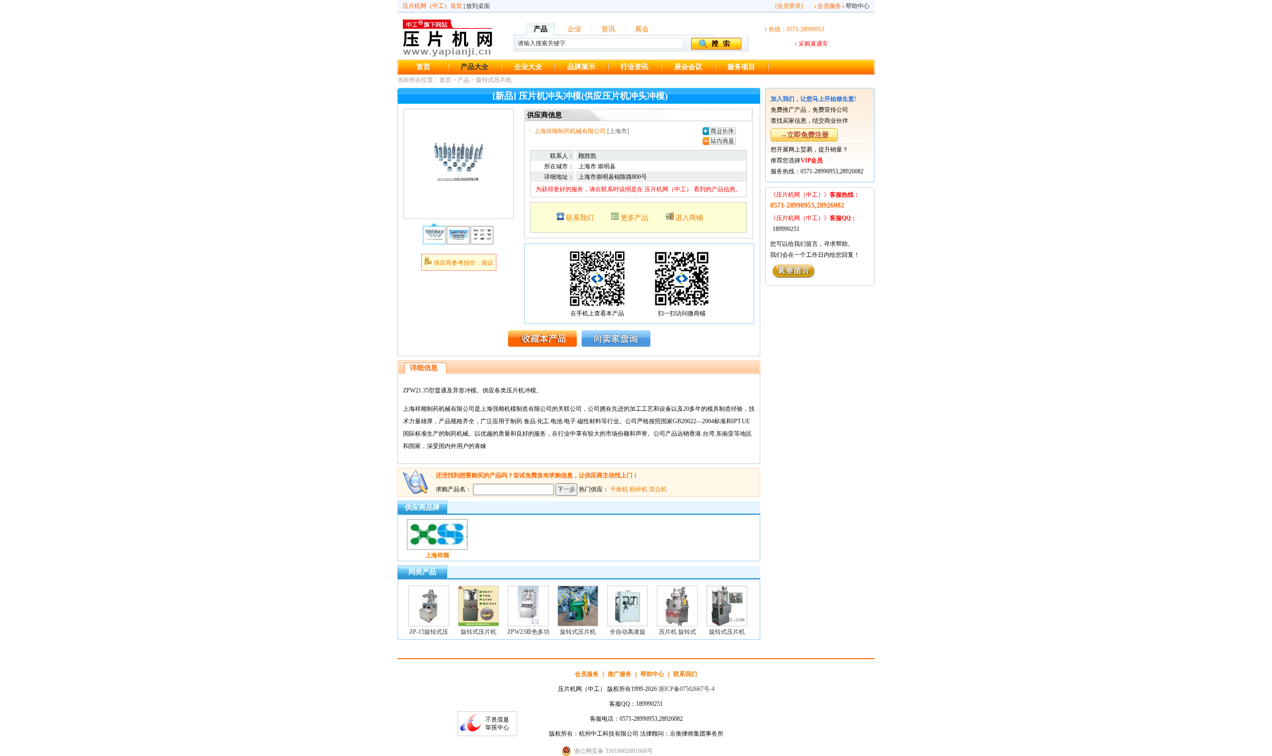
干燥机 (619, 489)
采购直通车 (813, 43)
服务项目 (741, 67)
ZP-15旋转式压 (428, 631)
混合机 (658, 489)
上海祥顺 (437, 555)
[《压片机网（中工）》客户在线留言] (794, 276)
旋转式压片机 (494, 79)
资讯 (608, 29)
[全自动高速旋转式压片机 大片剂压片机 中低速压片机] (627, 624)
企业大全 (528, 67)
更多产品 (634, 218)
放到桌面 (478, 5)
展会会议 (688, 67)
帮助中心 (858, 5)
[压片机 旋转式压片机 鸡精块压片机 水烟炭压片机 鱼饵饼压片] (677, 624)
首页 (423, 67)
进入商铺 (689, 218)
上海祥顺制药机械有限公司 (570, 131)
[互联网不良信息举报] (487, 734)
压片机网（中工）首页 (432, 5)
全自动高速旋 (627, 631)
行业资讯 (634, 67)
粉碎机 (638, 489)
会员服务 (829, 5)
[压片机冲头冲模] (458, 211)
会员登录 (789, 5)
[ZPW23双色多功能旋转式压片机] (528, 624)
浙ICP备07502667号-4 (686, 688)
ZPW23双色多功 (528, 631)
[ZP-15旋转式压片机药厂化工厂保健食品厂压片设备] (428, 624)
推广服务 (620, 674)
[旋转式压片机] (478, 624)
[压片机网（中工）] (447, 55)
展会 (642, 29)
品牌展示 (581, 67)
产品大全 (474, 67)
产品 (541, 29)
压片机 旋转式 (677, 631)
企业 (574, 29)
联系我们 (580, 218)
